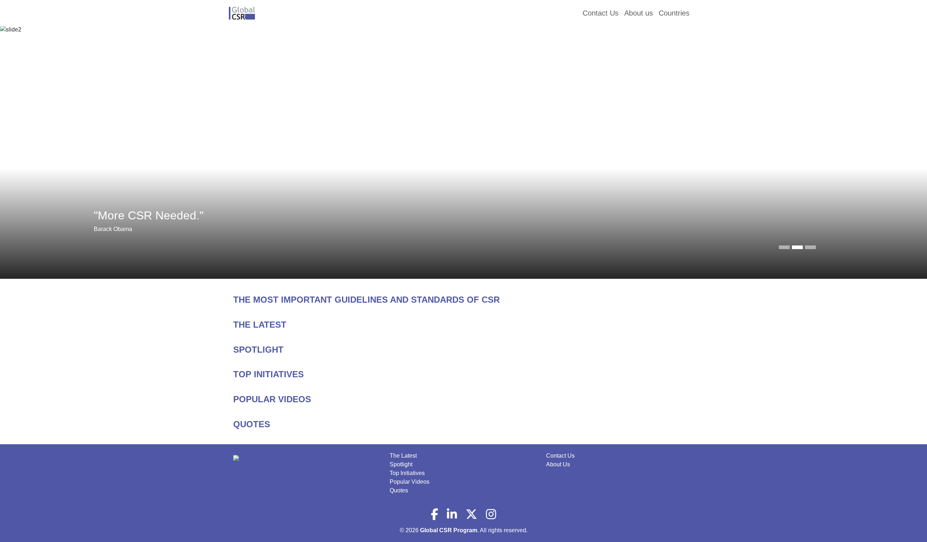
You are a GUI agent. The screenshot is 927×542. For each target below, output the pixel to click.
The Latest (403, 456)
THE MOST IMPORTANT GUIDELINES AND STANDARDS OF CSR (366, 299)
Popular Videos (409, 482)
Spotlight (401, 464)
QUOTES (251, 424)
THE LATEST (259, 324)
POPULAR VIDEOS (272, 399)
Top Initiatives (407, 473)
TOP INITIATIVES (268, 374)
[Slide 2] (810, 247)
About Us (558, 464)
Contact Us (560, 456)
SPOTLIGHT (258, 349)
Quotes (399, 490)
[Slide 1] (797, 247)
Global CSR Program (448, 530)
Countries (674, 13)
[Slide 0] (784, 247)
